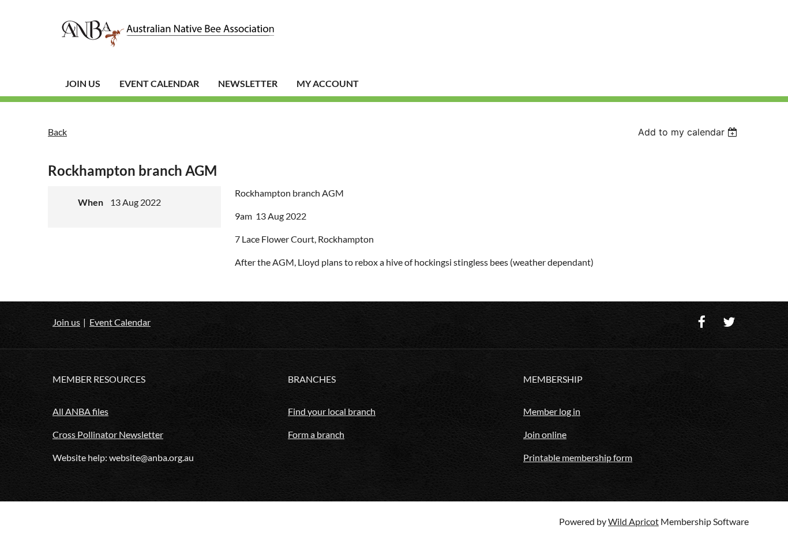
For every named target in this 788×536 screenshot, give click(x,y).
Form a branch (316, 434)
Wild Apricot (633, 521)
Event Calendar (159, 83)
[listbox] (689, 132)
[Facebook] (701, 322)
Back (57, 131)
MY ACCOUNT (328, 83)
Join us (66, 321)
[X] (729, 322)
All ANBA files (80, 411)
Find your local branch (332, 411)
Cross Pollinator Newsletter (107, 434)
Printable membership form (577, 457)
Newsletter (247, 83)
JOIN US (82, 83)
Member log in (551, 411)
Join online (544, 434)
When (90, 202)
